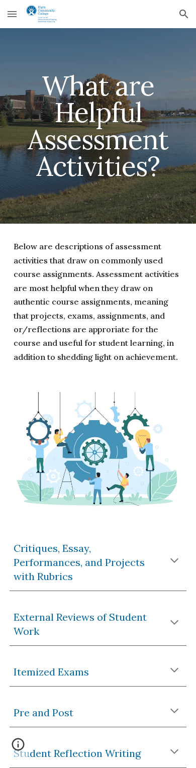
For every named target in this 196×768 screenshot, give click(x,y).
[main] (98, 125)
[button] (12, 14)
